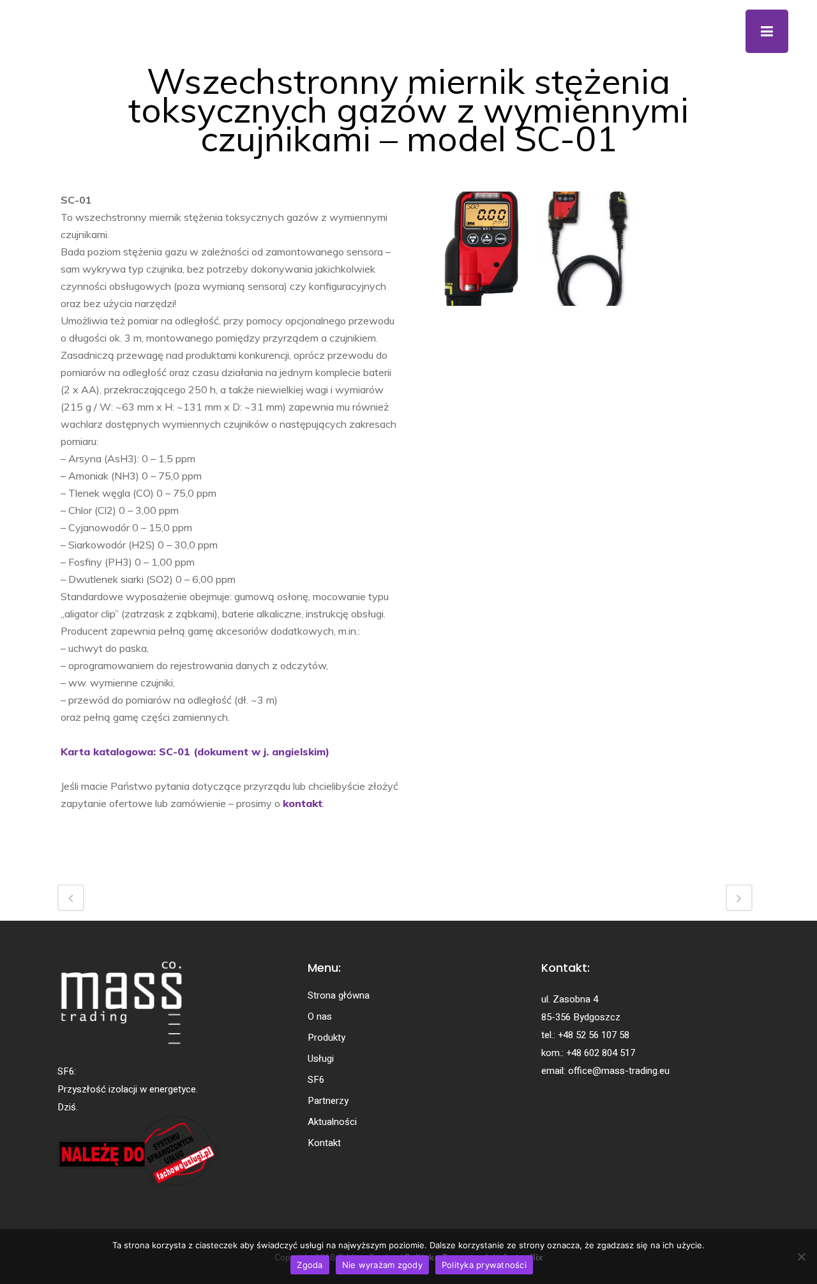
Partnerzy (328, 1101)
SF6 (316, 1080)
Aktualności (332, 1122)
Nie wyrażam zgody (382, 1265)
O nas (320, 1016)
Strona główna (339, 995)
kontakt (302, 803)
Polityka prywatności (484, 1265)
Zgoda (309, 1265)
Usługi (321, 1059)
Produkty (326, 1037)
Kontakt (324, 1143)
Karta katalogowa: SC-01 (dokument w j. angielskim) (195, 751)
